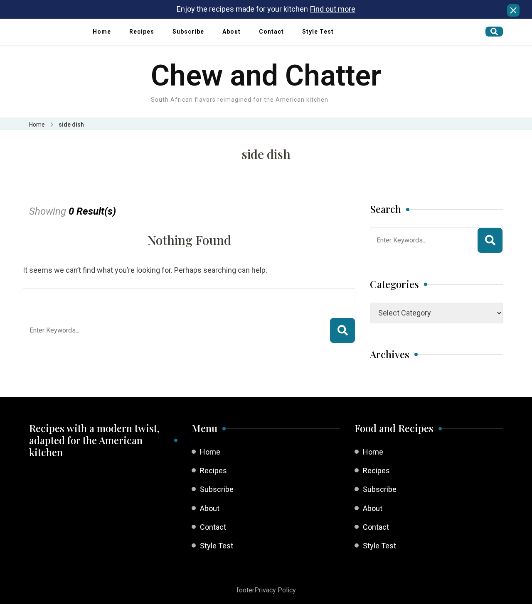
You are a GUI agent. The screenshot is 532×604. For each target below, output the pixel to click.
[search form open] (494, 32)
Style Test (318, 31)
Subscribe (188, 31)
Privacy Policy (275, 590)
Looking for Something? (90, 299)
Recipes (141, 31)
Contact (271, 31)
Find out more (332, 9)
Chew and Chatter (266, 76)
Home (102, 31)
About (231, 31)
